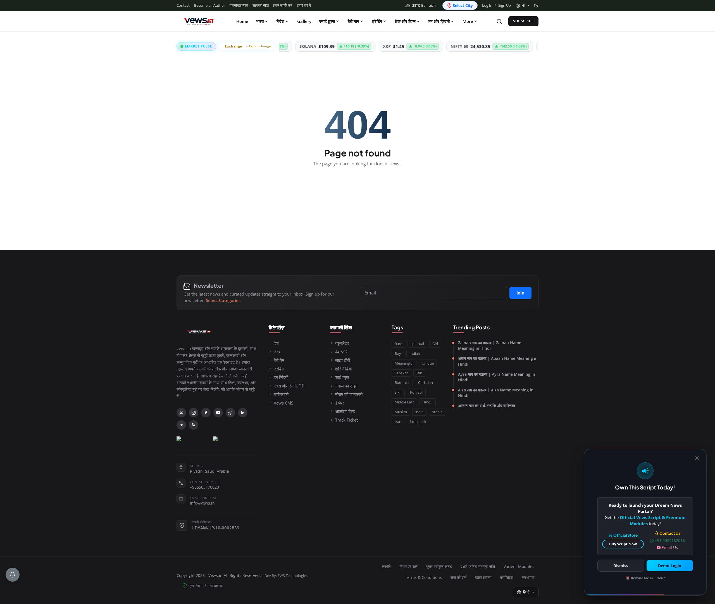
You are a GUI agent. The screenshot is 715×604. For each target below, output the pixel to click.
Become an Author (209, 5)
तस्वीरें (386, 566)
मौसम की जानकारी (349, 394)
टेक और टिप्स (405, 21)
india (419, 411)
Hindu (427, 402)
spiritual (417, 343)
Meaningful (404, 363)
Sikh (398, 392)
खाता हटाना (483, 577)
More (468, 21)
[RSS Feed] (193, 425)
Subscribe (523, 20)
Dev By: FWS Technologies (286, 575)
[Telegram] (181, 425)
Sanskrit (401, 372)
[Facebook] (206, 412)
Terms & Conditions (423, 577)
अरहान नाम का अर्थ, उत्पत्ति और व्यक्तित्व (486, 405)
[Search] (499, 21)
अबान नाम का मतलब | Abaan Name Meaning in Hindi (498, 361)
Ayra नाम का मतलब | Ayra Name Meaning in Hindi (496, 377)
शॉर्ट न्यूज (342, 377)
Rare (398, 343)
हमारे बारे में (304, 5)
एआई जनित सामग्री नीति (478, 566)
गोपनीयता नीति (239, 5)
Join (520, 293)
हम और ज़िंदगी (439, 21)
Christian (425, 382)
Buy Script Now (623, 543)
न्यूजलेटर (342, 343)
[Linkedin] (242, 412)
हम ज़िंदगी (281, 377)
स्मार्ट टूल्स (327, 21)
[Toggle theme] (536, 5)
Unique (428, 363)
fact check (418, 421)
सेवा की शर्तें (458, 577)
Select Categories (223, 300)
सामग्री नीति (260, 5)
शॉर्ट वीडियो (343, 369)
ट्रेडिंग (279, 369)
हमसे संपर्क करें (282, 5)
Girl (435, 343)
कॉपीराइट (506, 577)
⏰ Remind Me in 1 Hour (645, 578)
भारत (260, 21)
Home (242, 21)
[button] (522, 5)
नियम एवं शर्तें (408, 566)
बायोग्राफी (281, 394)
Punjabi (416, 392)
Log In (487, 5)
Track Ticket (346, 420)
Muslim (401, 411)
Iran (398, 421)
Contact (183, 5)
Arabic (437, 411)
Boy (398, 353)
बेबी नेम (279, 360)
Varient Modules (519, 566)
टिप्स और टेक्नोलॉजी (289, 386)
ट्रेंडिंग (377, 21)
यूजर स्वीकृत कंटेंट (439, 566)
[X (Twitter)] (181, 412)
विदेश (280, 21)
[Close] (697, 458)
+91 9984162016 (670, 540)
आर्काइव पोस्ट (345, 411)
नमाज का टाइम (346, 386)
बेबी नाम (353, 21)
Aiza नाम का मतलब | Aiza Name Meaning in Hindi (495, 392)
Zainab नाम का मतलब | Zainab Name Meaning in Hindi (489, 345)
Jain (419, 372)
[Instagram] (193, 412)
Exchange (248, 46)
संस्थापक (528, 577)
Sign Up (504, 5)
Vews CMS (283, 403)
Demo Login (669, 565)
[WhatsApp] (230, 412)
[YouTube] (218, 412)
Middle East (404, 402)
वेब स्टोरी (341, 352)
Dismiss (620, 565)
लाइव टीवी (342, 360)
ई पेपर (339, 403)
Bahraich (424, 5)
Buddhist (402, 382)
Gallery (304, 21)
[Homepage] (199, 21)
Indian (414, 353)
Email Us (670, 547)
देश (276, 343)
